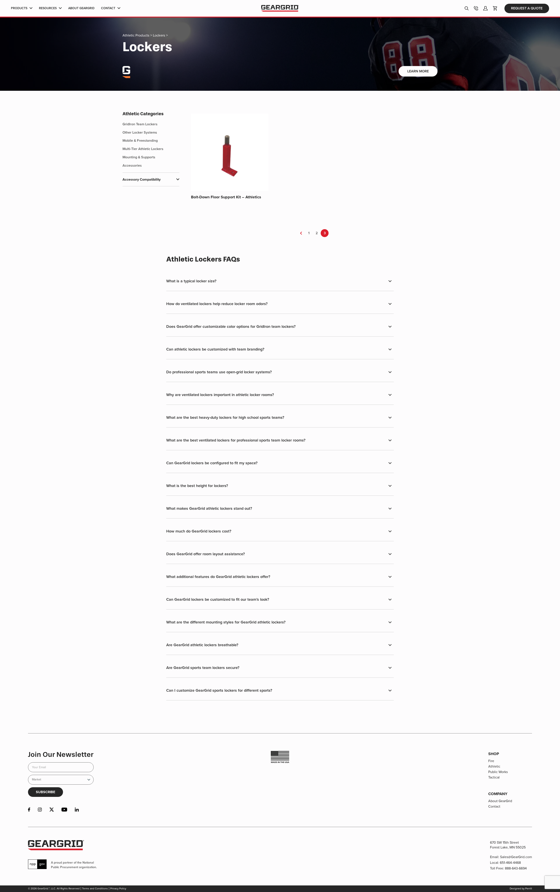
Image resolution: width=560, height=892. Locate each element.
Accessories (132, 165)
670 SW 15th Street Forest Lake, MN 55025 (508, 845)
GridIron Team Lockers (140, 124)
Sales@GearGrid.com (516, 856)
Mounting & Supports (138, 157)
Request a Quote (526, 8)
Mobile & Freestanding (140, 140)
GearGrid (280, 8)
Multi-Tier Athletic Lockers (142, 148)
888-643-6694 (516, 868)
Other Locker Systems (139, 132)
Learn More (418, 71)
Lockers (159, 35)
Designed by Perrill (521, 888)
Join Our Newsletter (60, 754)
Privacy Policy (118, 888)
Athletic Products (135, 35)
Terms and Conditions (95, 888)
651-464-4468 (510, 862)
